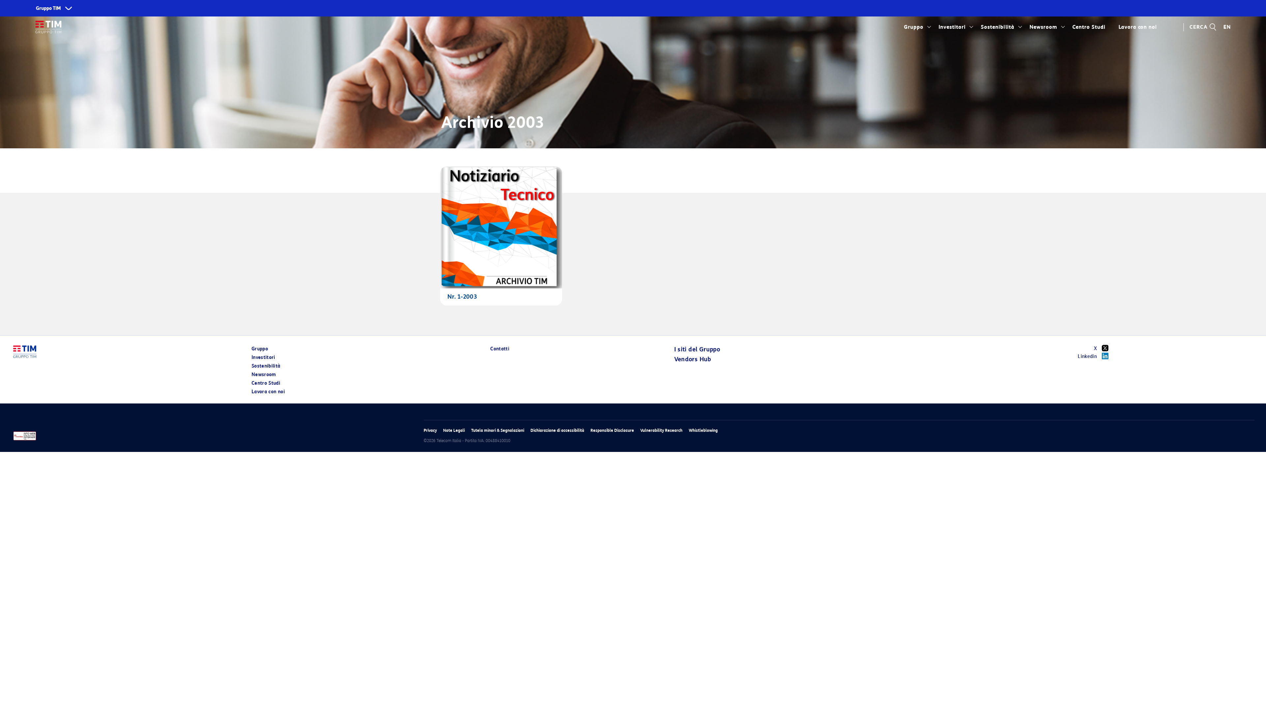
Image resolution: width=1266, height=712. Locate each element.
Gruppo (913, 27)
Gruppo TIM (48, 8)
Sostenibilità (997, 27)
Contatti (499, 349)
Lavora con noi (268, 392)
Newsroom (1043, 27)
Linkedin (1087, 356)
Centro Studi (266, 383)
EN (1227, 27)
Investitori (952, 27)
